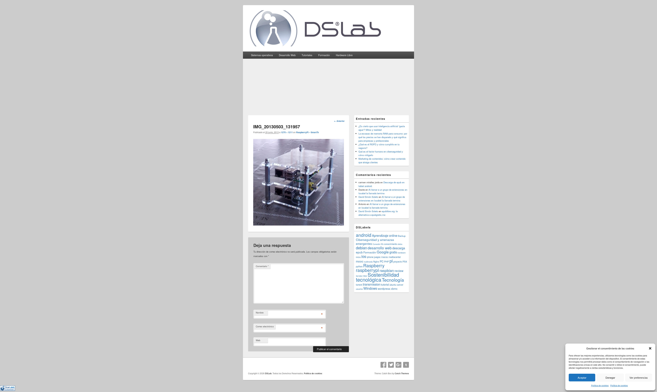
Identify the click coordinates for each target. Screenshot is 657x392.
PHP (386, 261)
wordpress (384, 288)
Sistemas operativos (262, 55)
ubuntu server (396, 284)
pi (391, 261)
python (359, 266)
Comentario (262, 266)
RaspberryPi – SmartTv (307, 132)
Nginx (376, 261)
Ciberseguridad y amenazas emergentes (375, 241)
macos (384, 257)
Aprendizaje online (384, 235)
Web (258, 340)
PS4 (405, 261)
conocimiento (390, 244)
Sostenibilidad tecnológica (377, 277)
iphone (370, 257)
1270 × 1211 (287, 132)
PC (381, 261)
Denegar (610, 377)
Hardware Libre (344, 55)
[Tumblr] (406, 365)
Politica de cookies (600, 385)
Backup (401, 235)
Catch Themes (402, 373)
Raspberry (373, 265)
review (399, 270)
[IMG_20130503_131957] (298, 224)
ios (363, 256)
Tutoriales (307, 55)
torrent (359, 284)
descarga (398, 248)
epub (359, 252)
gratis (393, 252)
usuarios (359, 289)
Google (383, 251)
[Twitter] (391, 365)
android (363, 235)
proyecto (397, 261)
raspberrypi (367, 270)
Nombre (259, 312)
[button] (650, 348)
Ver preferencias (638, 377)
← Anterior (339, 121)
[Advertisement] (328, 84)
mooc (359, 261)
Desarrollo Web (287, 55)
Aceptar (582, 377)
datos (400, 244)
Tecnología (393, 279)
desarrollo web (380, 247)
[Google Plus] (398, 365)
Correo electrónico (265, 326)
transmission (371, 284)
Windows (370, 288)
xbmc (394, 288)
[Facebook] (383, 365)
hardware (401, 252)
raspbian (387, 270)
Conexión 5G (378, 244)
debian (361, 247)
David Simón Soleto (368, 196)
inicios (358, 257)
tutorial (385, 284)
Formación (324, 55)
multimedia (368, 261)
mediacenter (395, 257)
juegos (377, 257)
